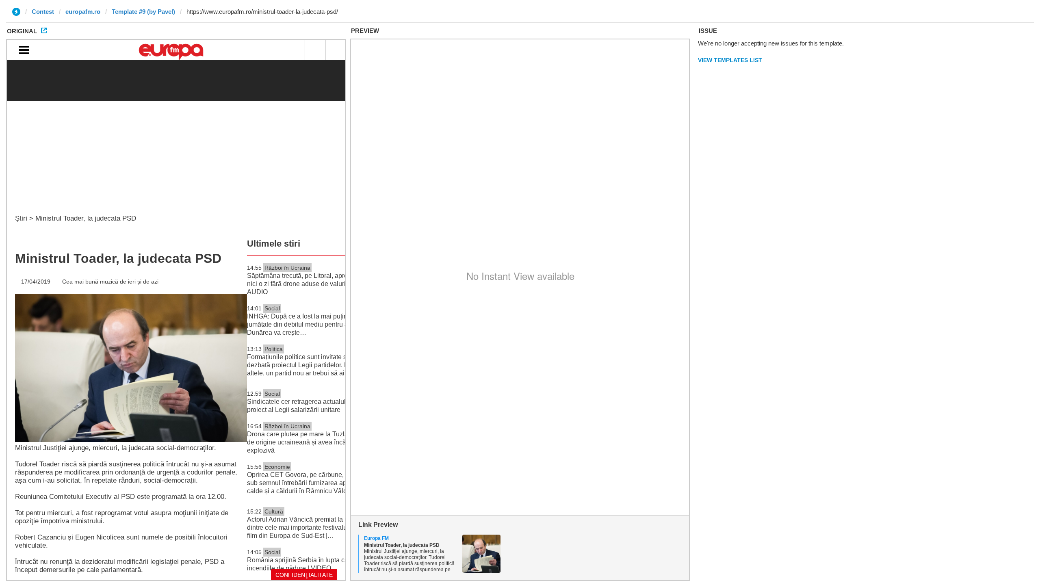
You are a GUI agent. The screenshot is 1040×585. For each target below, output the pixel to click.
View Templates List (730, 60)
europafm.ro (82, 11)
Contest (43, 11)
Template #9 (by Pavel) (143, 11)
